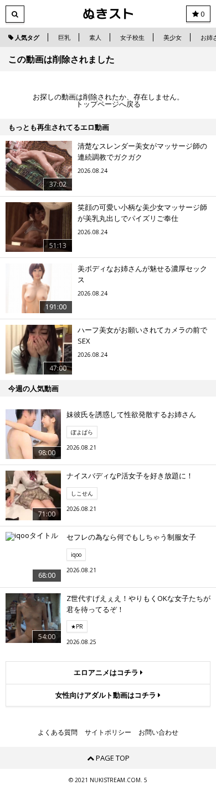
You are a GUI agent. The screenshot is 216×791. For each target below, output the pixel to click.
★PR (77, 626)
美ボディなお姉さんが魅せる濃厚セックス (142, 273)
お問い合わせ (158, 732)
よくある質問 (58, 732)
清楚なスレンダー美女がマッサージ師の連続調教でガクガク (142, 151)
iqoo (76, 554)
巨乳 (64, 37)
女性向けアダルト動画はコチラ (106, 695)
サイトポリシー (108, 732)
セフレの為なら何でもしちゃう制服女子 (131, 537)
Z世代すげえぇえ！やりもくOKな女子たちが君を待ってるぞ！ (138, 603)
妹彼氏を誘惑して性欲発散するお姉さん (131, 414)
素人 (95, 37)
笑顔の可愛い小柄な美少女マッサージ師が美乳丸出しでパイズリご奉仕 (142, 212)
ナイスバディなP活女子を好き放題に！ (129, 476)
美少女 (172, 37)
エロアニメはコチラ (107, 672)
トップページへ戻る (108, 104)
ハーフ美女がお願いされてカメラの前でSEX (142, 335)
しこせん (82, 493)
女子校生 (132, 37)
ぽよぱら (82, 432)
